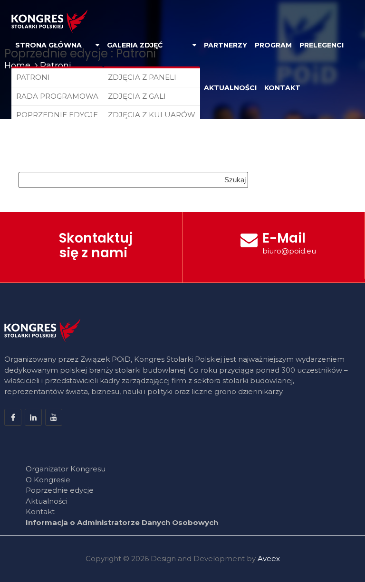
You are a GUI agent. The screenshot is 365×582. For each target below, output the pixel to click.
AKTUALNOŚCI (230, 88)
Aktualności (46, 501)
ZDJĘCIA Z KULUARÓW (151, 114)
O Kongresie (48, 479)
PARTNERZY (225, 45)
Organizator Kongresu (66, 468)
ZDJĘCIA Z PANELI (142, 77)
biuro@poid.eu (289, 250)
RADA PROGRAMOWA (57, 96)
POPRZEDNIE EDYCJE (57, 114)
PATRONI (33, 77)
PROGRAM (273, 45)
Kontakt (40, 511)
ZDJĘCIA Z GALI (137, 96)
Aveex (269, 558)
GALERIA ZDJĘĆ (135, 45)
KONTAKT (282, 88)
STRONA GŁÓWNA (48, 45)
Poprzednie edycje (60, 490)
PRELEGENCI (321, 45)
